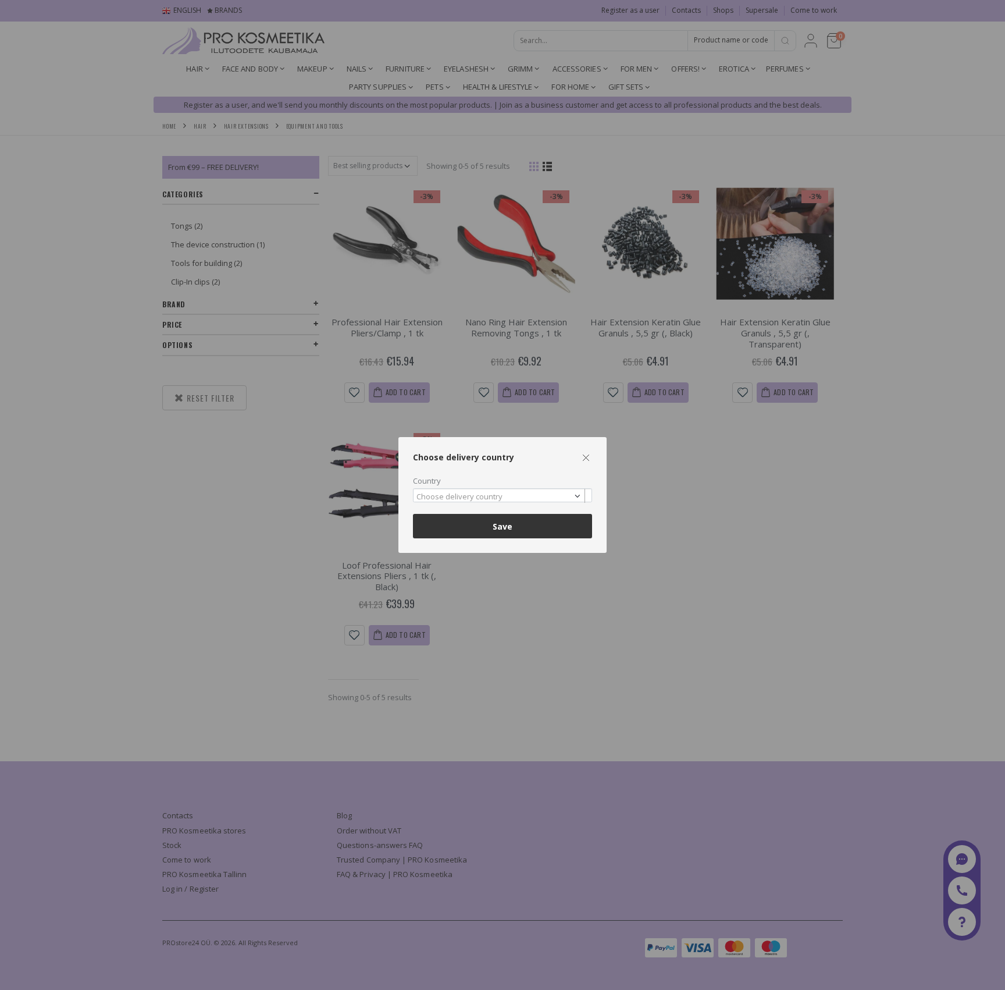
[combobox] (502, 495)
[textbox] (499, 497)
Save (502, 526)
